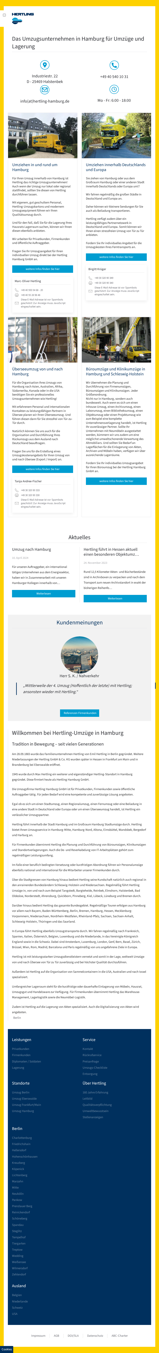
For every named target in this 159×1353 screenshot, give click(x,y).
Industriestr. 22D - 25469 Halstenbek (45, 79)
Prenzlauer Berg (22, 1206)
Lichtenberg (19, 1175)
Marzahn (17, 1181)
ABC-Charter (120, 1336)
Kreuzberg (18, 1163)
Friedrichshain (21, 1144)
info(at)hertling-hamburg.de (44, 101)
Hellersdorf (19, 1150)
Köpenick (18, 1169)
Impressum (38, 1336)
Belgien (17, 1295)
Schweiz (17, 1308)
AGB (56, 1336)
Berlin (17, 1018)
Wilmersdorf (20, 1268)
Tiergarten (18, 1243)
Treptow (17, 1250)
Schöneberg (19, 1218)
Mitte (15, 1187)
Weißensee (19, 1262)
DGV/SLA (73, 1336)
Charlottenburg (22, 1138)
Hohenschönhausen (24, 1156)
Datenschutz (95, 1336)
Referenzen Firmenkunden (80, 713)
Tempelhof (18, 1237)
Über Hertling (94, 1083)
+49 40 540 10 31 (114, 77)
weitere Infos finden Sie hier (43, 269)
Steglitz (17, 1231)
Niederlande (20, 1301)
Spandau (18, 1225)
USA (14, 1314)
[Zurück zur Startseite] (23, 18)
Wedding (17, 1256)
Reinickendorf (21, 1212)
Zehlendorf (19, 1274)
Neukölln (18, 1194)
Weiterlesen (43, 594)
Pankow (17, 1200)
